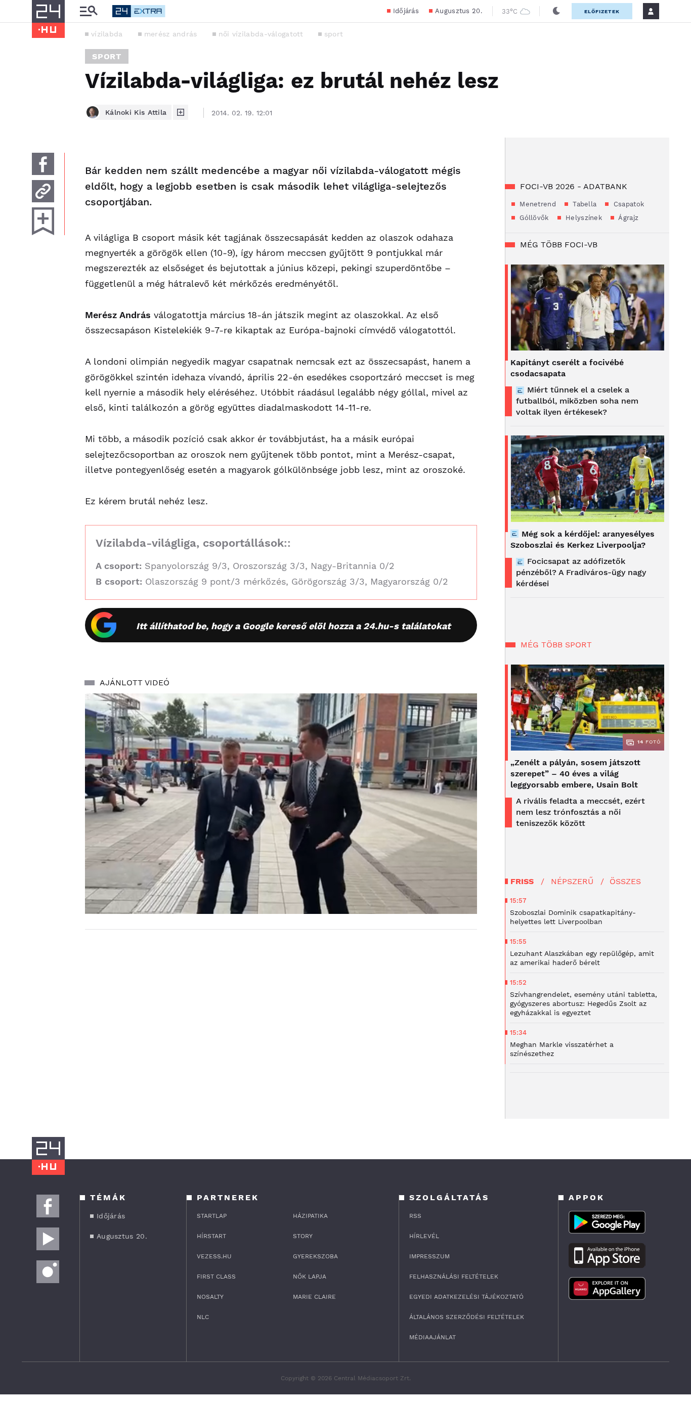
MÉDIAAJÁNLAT (432, 1337)
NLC (203, 1317)
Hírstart (211, 1236)
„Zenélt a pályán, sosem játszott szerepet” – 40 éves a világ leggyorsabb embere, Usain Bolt (575, 773)
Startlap (212, 1215)
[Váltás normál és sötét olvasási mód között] (556, 11)
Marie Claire (314, 1296)
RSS (415, 1215)
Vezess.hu (214, 1256)
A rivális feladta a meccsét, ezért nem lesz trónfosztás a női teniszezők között (580, 812)
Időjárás (406, 11)
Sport (106, 56)
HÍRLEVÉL (424, 1236)
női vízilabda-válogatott (261, 34)
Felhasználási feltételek (453, 1276)
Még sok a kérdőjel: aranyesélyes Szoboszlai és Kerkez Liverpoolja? (582, 539)
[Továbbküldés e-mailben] (43, 191)
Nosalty (210, 1296)
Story (303, 1236)
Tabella (583, 204)
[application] (281, 803)
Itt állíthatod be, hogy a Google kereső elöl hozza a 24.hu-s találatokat (293, 626)
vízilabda (107, 34)
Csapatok (627, 204)
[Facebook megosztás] (43, 164)
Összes (625, 881)
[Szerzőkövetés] (180, 112)
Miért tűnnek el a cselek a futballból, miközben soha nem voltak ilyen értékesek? (577, 401)
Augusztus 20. (458, 11)
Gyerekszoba (315, 1256)
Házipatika (310, 1215)
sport (333, 34)
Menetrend (536, 204)
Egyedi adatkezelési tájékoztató (466, 1296)
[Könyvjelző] (43, 221)
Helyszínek (583, 218)
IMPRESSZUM (429, 1256)
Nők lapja (309, 1276)
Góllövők (533, 218)
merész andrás (170, 34)
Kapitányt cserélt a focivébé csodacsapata (567, 368)
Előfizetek (602, 11)
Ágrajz (627, 218)
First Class (216, 1276)
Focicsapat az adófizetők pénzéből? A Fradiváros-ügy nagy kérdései (581, 572)
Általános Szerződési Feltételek (466, 1317)
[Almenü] (88, 11)
